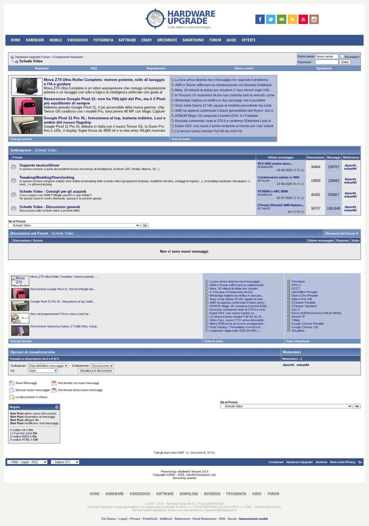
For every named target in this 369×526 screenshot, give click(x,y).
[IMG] (25, 436)
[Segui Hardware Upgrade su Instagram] (314, 19)
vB (23, 430)
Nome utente (306, 56)
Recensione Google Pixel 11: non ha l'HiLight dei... (63, 289)
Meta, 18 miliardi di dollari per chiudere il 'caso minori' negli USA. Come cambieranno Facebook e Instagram (220, 92)
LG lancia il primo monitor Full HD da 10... (237, 316)
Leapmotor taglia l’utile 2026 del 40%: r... (236, 330)
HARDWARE (35, 40)
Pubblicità (150, 518)
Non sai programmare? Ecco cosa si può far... (61, 313)
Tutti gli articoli (21, 139)
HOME (16, 40)
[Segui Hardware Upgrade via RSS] (292, 19)
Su (360, 462)
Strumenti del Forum (340, 233)
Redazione (182, 518)
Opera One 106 (301, 299)
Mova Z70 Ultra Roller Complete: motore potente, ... (64, 276)
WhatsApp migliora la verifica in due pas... (237, 295)
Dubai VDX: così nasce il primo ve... (233, 313)
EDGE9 (147, 40)
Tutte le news (180, 139)
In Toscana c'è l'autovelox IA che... (232, 292)
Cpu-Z (295, 309)
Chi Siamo (108, 518)
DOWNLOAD (189, 494)
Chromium (298, 281)
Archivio (321, 462)
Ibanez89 (267, 166)
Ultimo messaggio (321, 240)
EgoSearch (324, 68)
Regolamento (156, 68)
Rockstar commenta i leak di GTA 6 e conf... (238, 309)
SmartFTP (298, 316)
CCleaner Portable (303, 302)
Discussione (22, 240)
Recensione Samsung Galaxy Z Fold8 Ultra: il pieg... (65, 326)
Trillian (295, 320)
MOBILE (56, 40)
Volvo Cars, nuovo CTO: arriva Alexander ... (238, 320)
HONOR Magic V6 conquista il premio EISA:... (240, 306)
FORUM (215, 40)
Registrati (42, 68)
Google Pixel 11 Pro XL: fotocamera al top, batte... (63, 301)
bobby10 (266, 194)
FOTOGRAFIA (103, 40)
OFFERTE (249, 40)
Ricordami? (352, 57)
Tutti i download (297, 341)
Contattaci (276, 462)
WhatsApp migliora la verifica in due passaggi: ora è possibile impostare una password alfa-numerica (218, 102)
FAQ (94, 68)
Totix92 (265, 208)
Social (232, 518)
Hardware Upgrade (299, 462)
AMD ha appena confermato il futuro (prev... (238, 302)
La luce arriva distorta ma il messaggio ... (236, 281)
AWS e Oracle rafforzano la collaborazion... (238, 285)
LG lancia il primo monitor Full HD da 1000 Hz (208, 131)
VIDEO (256, 494)
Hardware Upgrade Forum (32, 57)
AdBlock (166, 518)
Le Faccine (17, 433)
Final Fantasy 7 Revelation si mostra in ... (237, 327)
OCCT (295, 288)
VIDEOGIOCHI (78, 40)
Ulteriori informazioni (267, 506)
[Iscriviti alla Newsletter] (281, 19)
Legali (123, 518)
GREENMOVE (167, 40)
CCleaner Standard (304, 306)
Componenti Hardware (68, 57)
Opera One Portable (304, 295)
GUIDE (231, 40)
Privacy (135, 518)
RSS (222, 518)
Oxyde (265, 180)
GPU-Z (296, 285)
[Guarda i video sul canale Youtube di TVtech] (303, 19)
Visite (355, 240)
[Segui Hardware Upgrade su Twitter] (271, 19)
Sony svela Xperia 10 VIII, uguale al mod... (237, 299)
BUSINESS (212, 494)
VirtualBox (298, 330)
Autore (38, 240)
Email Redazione (204, 518)
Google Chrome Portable (307, 323)
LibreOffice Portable (304, 292)
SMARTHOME (193, 40)
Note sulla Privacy (342, 462)
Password (304, 62)
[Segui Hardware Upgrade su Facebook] (260, 19)
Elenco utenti (243, 68)
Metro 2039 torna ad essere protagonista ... (238, 323)
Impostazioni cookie (253, 518)
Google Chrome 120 (304, 327)
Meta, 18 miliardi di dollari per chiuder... (235, 288)
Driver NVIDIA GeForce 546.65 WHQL (316, 313)
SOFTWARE (127, 40)
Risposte (342, 240)
